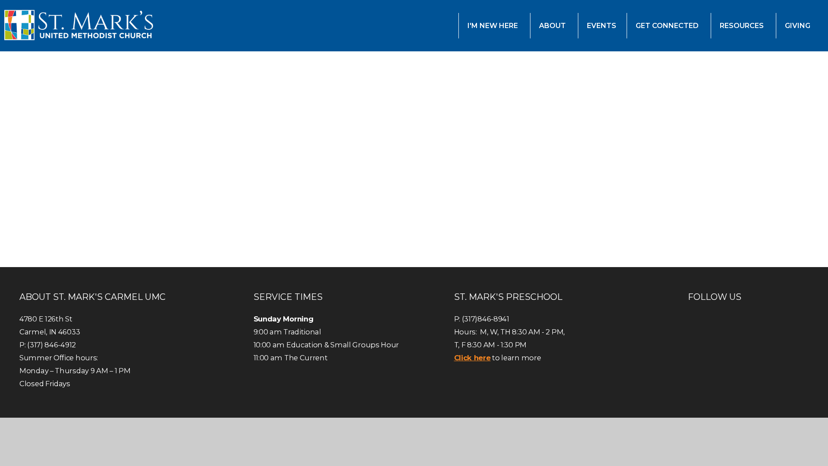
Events (601, 26)
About (553, 26)
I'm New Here (493, 26)
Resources (742, 26)
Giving (798, 26)
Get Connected (668, 26)
